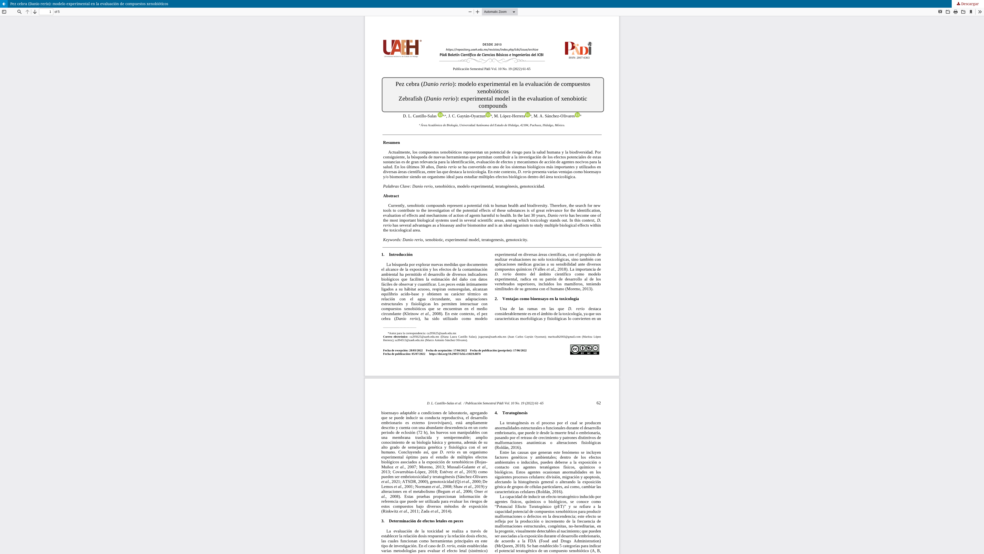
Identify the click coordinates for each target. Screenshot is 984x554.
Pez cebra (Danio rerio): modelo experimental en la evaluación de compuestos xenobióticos (89, 3)
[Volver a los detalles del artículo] (4, 4)
